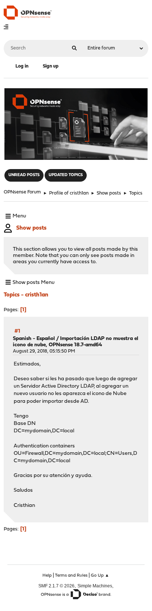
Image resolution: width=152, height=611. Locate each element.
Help (47, 575)
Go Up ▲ (100, 575)
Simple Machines (94, 585)
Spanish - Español (34, 338)
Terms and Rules (71, 575)
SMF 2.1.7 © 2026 (56, 585)
